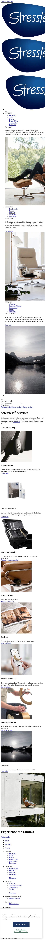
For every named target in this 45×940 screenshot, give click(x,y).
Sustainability (13, 308)
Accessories (13, 123)
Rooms (11, 211)
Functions (12, 125)
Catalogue (12, 215)
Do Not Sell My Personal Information (21, 931)
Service (11, 310)
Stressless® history (15, 306)
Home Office (13, 121)
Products (8, 113)
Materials (12, 213)
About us (8, 302)
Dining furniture (17, 407)
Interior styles (13, 209)
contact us (16, 422)
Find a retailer (5, 837)
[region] (21, 923)
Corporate (12, 311)
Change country (14, 898)
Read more (8, 325)
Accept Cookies (21, 924)
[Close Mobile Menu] (6, 111)
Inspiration (9, 207)
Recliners (12, 115)
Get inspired (9, 231)
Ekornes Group (14, 904)
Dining (11, 119)
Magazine (12, 216)
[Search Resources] (21, 403)
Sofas (11, 117)
